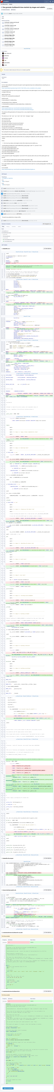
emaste (6, 58)
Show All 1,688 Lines (27, 696)
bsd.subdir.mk (7, 236)
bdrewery (6, 55)
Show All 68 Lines (27, 416)
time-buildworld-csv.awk (9, 239)
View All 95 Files (27, 48)
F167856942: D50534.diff (9, 32)
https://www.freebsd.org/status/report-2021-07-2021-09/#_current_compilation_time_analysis (21, 88)
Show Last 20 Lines (34, 855)
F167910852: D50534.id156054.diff (11, 28)
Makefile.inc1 (6, 231)
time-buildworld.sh (8, 241)
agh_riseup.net (7, 53)
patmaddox (7, 62)
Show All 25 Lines (27, 861)
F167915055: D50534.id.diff (10, 25)
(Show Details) (25, 195)
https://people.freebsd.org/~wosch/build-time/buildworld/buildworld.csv (17, 108)
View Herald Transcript (30, 191)
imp (5, 60)
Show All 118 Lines (27, 340)
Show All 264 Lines (27, 811)
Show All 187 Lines (27, 739)
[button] (53, 1)
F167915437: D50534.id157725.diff (11, 22)
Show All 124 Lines (27, 893)
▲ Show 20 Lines (19, 279)
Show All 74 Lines (26, 886)
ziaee (5, 65)
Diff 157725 (19, 214)
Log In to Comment (8, 1088)
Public (14, 9)
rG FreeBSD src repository (7, 178)
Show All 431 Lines (26, 855)
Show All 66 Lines (27, 373)
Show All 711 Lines (27, 279)
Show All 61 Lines (26, 929)
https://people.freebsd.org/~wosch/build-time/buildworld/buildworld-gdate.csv (18, 169)
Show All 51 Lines (27, 251)
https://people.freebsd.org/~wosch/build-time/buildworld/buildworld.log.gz (17, 109)
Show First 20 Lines (19, 251)
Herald (4, 191)
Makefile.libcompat (7, 232)
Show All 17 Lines (27, 316)
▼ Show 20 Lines (35, 251)
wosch (10, 13)
